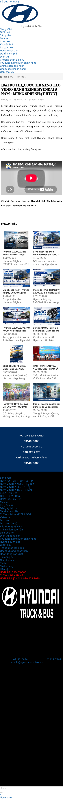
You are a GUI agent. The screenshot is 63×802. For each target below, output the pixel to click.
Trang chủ (7, 76)
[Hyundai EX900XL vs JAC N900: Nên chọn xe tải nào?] (16, 316)
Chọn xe (5, 41)
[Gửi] (1, 792)
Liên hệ (4, 569)
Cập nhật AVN (8, 71)
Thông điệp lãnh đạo (12, 547)
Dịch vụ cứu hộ (8, 523)
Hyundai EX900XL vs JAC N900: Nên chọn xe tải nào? (16, 330)
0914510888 (20, 659)
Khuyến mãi (6, 505)
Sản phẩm (5, 35)
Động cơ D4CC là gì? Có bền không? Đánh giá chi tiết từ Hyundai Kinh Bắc (46, 330)
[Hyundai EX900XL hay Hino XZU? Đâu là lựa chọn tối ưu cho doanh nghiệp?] (16, 240)
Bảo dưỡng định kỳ (11, 526)
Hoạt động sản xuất (11, 553)
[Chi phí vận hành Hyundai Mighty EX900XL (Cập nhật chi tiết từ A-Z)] (16, 278)
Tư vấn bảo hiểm (9, 511)
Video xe (5, 517)
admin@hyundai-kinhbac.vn (27, 662)
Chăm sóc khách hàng (13, 68)
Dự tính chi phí (8, 53)
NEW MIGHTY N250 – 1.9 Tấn (17, 483)
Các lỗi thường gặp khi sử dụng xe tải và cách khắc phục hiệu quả (46, 407)
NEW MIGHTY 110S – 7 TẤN (16, 489)
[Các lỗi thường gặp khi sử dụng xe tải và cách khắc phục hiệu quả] (46, 392)
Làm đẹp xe (7, 532)
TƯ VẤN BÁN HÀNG (11, 575)
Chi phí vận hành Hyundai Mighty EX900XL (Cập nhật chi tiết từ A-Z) (16, 292)
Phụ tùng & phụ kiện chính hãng (18, 62)
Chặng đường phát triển (14, 550)
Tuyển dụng (6, 566)
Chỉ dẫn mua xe (9, 560)
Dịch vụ (4, 56)
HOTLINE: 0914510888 (13, 572)
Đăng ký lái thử (9, 50)
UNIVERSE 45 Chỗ (10, 499)
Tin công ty (6, 557)
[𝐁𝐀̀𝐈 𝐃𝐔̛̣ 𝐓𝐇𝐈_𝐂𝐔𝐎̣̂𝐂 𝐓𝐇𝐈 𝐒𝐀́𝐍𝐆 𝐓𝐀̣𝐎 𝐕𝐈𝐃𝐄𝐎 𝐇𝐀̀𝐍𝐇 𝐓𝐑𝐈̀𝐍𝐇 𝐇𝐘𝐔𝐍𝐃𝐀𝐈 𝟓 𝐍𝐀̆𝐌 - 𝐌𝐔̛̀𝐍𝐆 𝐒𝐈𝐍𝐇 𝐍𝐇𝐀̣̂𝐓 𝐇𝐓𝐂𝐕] (31, 89)
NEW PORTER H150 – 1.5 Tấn (16, 480)
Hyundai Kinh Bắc (10, 541)
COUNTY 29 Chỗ (10, 495)
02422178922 (54, 659)
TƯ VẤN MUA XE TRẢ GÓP (15, 514)
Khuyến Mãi (6, 44)
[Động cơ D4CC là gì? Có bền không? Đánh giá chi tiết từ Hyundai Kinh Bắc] (46, 316)
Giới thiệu (5, 32)
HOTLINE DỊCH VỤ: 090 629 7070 (20, 578)
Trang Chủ (6, 29)
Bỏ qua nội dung (9, 1)
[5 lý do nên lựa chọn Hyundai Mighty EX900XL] (46, 240)
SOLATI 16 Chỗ (8, 492)
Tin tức (20, 76)
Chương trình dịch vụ (12, 59)
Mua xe (4, 38)
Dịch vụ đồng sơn (10, 535)
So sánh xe (6, 47)
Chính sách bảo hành (12, 65)
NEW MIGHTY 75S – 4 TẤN (15, 486)
